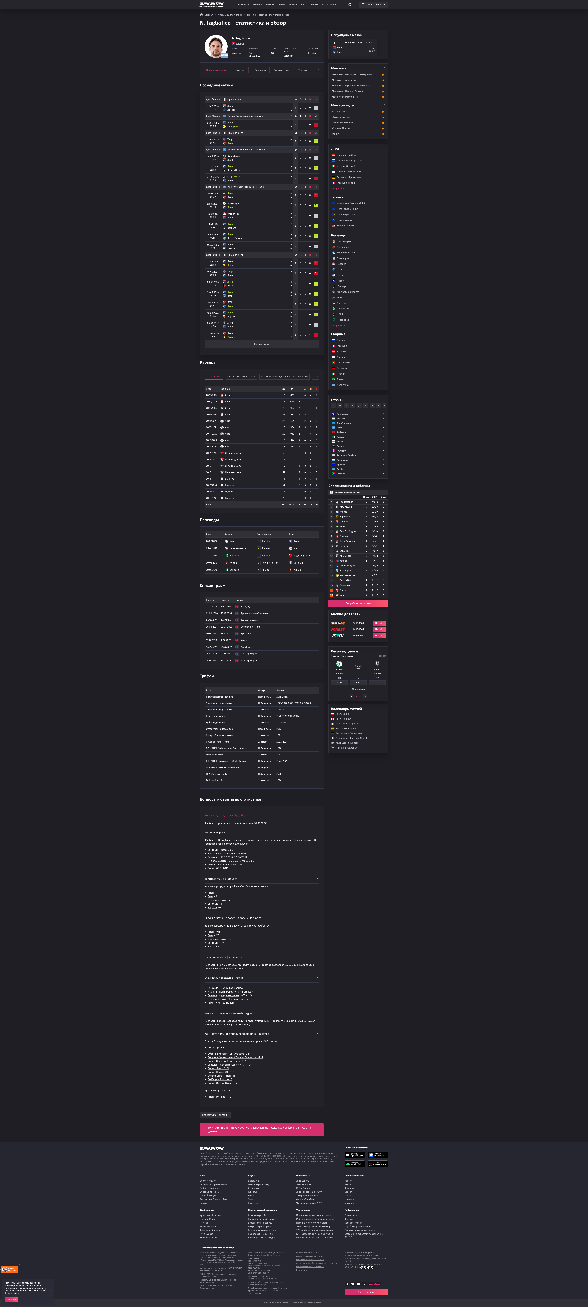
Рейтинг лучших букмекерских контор (316, 1219)
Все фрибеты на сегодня (260, 1234)
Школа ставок (329, 5)
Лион (211, 868)
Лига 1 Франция (208, 1195)
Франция (340, 345)
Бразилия (341, 379)
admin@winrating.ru (278, 1288)
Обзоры (281, 5)
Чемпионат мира (344, 220)
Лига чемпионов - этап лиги (250, 116)
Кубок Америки (344, 225)
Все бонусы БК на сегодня (261, 1237)
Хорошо (11, 1299)
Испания (341, 351)
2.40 (339, 682)
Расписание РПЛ (343, 714)
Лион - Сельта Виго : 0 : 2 (222, 1083)
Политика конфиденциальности (310, 1267)
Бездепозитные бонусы (260, 1223)
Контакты (349, 1219)
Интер (340, 280)
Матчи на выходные (347, 747)
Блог (303, 5)
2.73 (377, 682)
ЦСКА (340, 314)
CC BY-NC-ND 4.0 (352, 1267)
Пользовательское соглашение (310, 1260)
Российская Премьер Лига (213, 1199)
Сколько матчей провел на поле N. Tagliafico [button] (233, 917)
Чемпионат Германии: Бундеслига (351, 85)
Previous (351, 696)
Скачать (293, 5)
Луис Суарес (206, 1234)
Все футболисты (208, 1237)
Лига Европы (302, 1181)
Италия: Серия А (344, 166)
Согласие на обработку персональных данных (364, 1235)
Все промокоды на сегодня (262, 1230)
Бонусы (270, 5)
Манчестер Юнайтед (348, 292)
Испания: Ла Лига (346, 155)
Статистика (243, 5)
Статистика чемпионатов (241, 376)
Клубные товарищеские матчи (248, 187)
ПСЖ (339, 269)
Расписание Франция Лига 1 (350, 738)
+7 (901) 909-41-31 (267, 1276)
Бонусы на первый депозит (262, 1219)
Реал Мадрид (344, 241)
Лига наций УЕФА (345, 214)
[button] (358, 414)
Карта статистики (354, 1223)
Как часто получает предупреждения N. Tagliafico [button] (237, 1033)
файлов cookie (12, 1293)
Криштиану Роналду (210, 1215)
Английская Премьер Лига (213, 1184)
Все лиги (204, 1203)
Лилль (208, 968)
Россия (339, 340)
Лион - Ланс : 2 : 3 (218, 1068)
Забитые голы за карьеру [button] (221, 878)
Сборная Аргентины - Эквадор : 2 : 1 (229, 1053)
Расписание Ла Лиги (345, 728)
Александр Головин (210, 1230)
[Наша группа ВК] (352, 1284)
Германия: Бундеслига (347, 177)
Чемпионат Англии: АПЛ (345, 80)
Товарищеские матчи (307, 1195)
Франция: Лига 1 (344, 183)
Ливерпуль (343, 258)
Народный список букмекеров (312, 1223)
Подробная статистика (358, 603)
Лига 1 (241, 99)
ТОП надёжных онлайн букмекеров (314, 1230)
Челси (340, 275)
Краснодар (343, 319)
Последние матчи (216, 70)
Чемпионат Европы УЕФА (349, 203)
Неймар (204, 1223)
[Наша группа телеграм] (347, 1284)
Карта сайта (301, 1270)
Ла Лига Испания (209, 1188)
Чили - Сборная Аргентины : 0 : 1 (227, 1061)
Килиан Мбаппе (208, 1226)
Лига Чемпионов (305, 1184)
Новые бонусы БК (257, 1215)
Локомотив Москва (342, 122)
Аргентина (341, 385)
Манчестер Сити (346, 252)
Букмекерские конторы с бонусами (314, 1234)
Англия (339, 357)
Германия (340, 368)
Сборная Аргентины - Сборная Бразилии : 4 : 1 (235, 1057)
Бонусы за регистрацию (260, 1226)
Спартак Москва (341, 128)
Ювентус (342, 286)
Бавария (341, 264)
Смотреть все (338, 188)
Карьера (239, 70)
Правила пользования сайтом (360, 1230)
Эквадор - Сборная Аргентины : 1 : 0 (229, 1064)
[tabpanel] (358, 673)
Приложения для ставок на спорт (313, 1215)
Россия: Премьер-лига (347, 160)
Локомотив (343, 308)
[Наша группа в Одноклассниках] (364, 1284)
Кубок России (303, 1188)
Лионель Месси (208, 1219)
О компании (351, 1215)
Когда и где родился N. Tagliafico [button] (226, 815)
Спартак (341, 303)
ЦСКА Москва (339, 111)
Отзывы (314, 5)
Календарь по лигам (347, 742)
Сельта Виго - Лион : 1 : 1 (222, 1075)
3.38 (358, 682)
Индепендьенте (217, 860)
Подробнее (358, 689)
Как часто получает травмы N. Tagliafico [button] (230, 1013)
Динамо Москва (341, 117)
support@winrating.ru (257, 1285)
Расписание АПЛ (343, 718)
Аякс (210, 864)
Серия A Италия (208, 1181)
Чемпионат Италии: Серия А (348, 91)
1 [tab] (356, 696)
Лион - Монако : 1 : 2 (219, 1096)
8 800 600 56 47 (269, 1279)
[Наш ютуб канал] (358, 1284)
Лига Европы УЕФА (346, 209)
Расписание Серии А (345, 723)
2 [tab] (359, 696)
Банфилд (213, 849)
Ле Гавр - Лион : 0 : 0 (220, 1079)
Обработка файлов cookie (358, 1226)
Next (365, 696)
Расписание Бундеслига (347, 733)
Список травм (281, 70)
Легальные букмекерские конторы (314, 1226)
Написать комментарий (215, 1115)
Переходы (260, 70)
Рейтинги (257, 5)
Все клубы (253, 1203)
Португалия (342, 362)
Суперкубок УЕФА (305, 1199)
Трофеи (302, 70)
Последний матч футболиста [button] (223, 957)
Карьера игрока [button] (215, 832)
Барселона (343, 247)
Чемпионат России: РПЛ (345, 96)
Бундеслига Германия (211, 1192)
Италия (339, 373)
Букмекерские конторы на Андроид (314, 1237)
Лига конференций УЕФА (309, 1192)
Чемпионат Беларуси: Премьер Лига (352, 74)
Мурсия (212, 853)
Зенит (335, 133)
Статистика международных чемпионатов (284, 376)
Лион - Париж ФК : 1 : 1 (221, 1072)
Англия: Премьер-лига (347, 171)
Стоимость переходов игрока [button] (224, 977)
